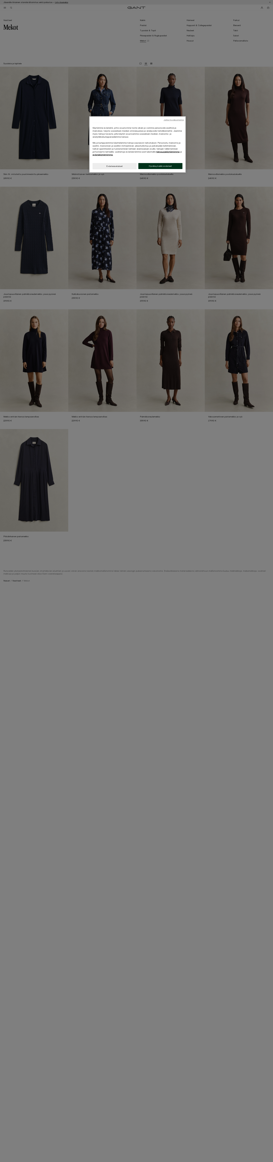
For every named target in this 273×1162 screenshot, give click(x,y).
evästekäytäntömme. (103, 155)
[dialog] (137, 144)
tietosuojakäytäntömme (167, 152)
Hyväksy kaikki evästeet (160, 166)
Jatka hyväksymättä (174, 120)
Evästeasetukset (114, 166)
